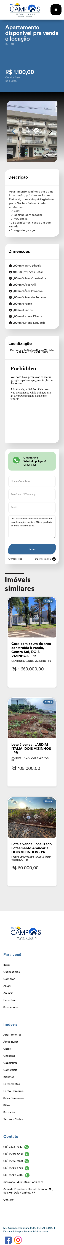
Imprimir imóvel (43, 559)
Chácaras (9, 1056)
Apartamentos (12, 1034)
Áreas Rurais (10, 1041)
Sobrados (9, 1112)
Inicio (6, 965)
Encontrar (9, 1000)
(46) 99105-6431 (13, 1154)
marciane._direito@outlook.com (23, 1182)
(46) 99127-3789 (13, 1175)
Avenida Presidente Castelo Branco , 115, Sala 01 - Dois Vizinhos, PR (28, 1191)
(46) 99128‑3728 (13, 1168)
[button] (56, 9)
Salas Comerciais (13, 1098)
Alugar (7, 986)
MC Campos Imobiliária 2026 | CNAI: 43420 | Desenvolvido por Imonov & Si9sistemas (29, 1230)
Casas (7, 1049)
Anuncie (8, 993)
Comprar (9, 979)
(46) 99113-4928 (13, 1161)
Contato (8, 1199)
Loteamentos (11, 1084)
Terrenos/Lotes (13, 1119)
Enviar (32, 549)
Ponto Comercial (13, 1091)
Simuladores (10, 1007)
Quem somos (11, 972)
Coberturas (10, 1063)
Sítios (6, 1105)
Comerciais (10, 1070)
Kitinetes (8, 1077)
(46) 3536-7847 (13, 1147)
